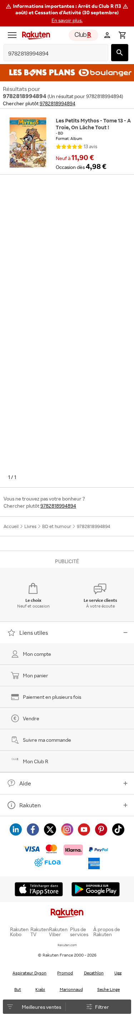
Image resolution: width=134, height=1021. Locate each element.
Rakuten (30, 805)
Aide (25, 783)
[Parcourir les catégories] (12, 35)
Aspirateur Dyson (29, 973)
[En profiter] (67, 72)
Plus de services (79, 932)
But (17, 989)
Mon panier (35, 675)
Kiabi (40, 989)
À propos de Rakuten (106, 932)
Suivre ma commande (47, 740)
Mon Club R (35, 761)
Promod (65, 973)
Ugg (117, 973)
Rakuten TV (39, 932)
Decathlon (94, 973)
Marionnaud (71, 989)
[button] (67, 13)
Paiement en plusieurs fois (52, 697)
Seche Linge (108, 989)
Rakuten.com (67, 945)
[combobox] (50, 53)
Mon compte (37, 654)
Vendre (31, 718)
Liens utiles (33, 632)
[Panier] (122, 35)
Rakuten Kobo (19, 932)
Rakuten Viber (58, 932)
